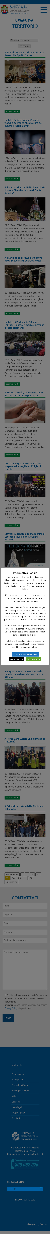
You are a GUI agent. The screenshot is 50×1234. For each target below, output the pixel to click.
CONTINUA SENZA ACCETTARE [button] (25, 654)
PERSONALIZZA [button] (16, 659)
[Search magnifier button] (41, 1188)
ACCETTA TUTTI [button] (34, 659)
